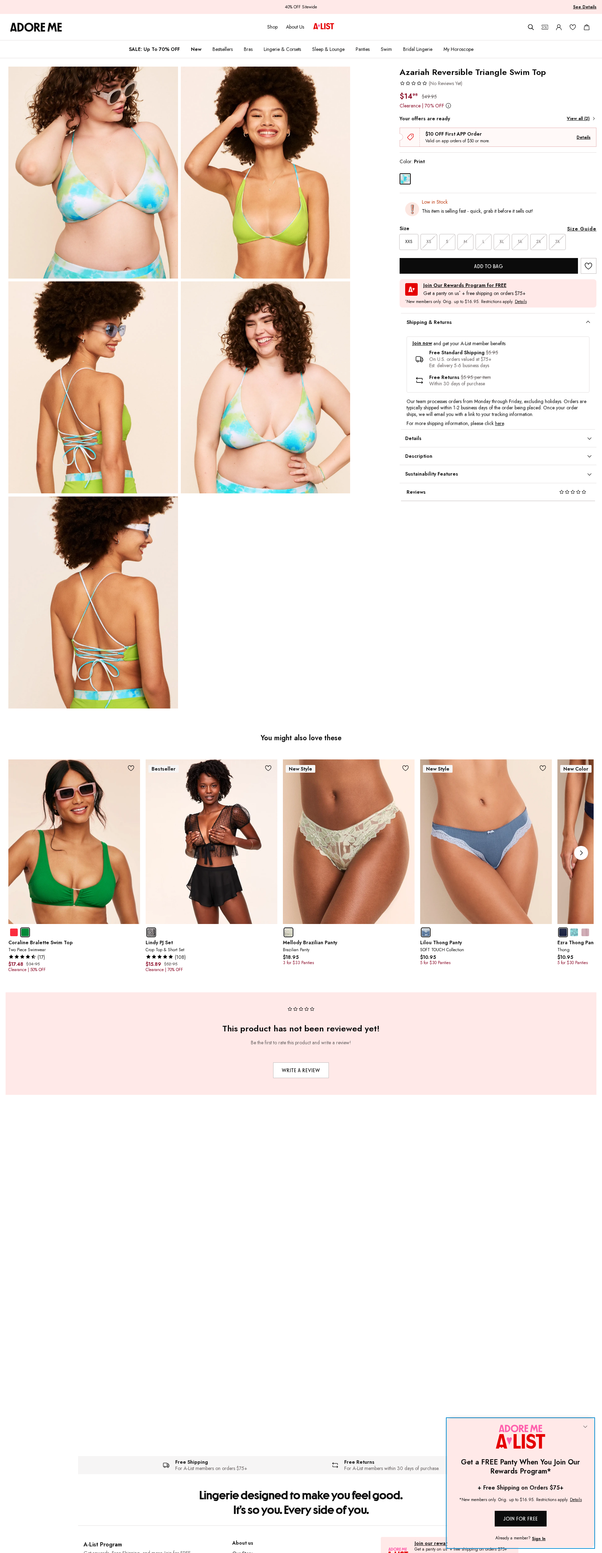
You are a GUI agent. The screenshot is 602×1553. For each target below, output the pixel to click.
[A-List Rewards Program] (323, 27)
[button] (431, 83)
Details (584, 137)
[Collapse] (585, 1427)
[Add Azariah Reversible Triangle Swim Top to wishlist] (588, 266)
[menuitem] (154, 49)
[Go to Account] (559, 27)
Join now (422, 343)
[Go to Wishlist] (573, 27)
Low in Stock (435, 202)
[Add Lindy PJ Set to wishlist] (268, 768)
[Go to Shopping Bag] (587, 27)
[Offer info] (448, 105)
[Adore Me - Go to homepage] (36, 27)
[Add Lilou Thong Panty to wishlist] (543, 768)
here (499, 423)
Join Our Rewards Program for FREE (465, 285)
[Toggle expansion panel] (588, 322)
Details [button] (521, 302)
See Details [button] (584, 7)
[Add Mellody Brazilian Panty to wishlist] (406, 768)
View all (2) (578, 118)
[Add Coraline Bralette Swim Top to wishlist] (131, 768)
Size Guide (581, 228)
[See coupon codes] (545, 27)
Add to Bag (488, 266)
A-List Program (103, 1544)
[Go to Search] (531, 27)
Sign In (539, 1539)
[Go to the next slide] (581, 853)
